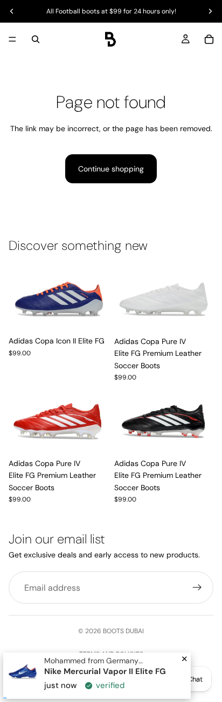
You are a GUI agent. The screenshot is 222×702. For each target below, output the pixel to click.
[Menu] (12, 39)
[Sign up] (197, 587)
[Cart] (209, 39)
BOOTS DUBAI (123, 631)
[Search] (35, 39)
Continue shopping (111, 169)
